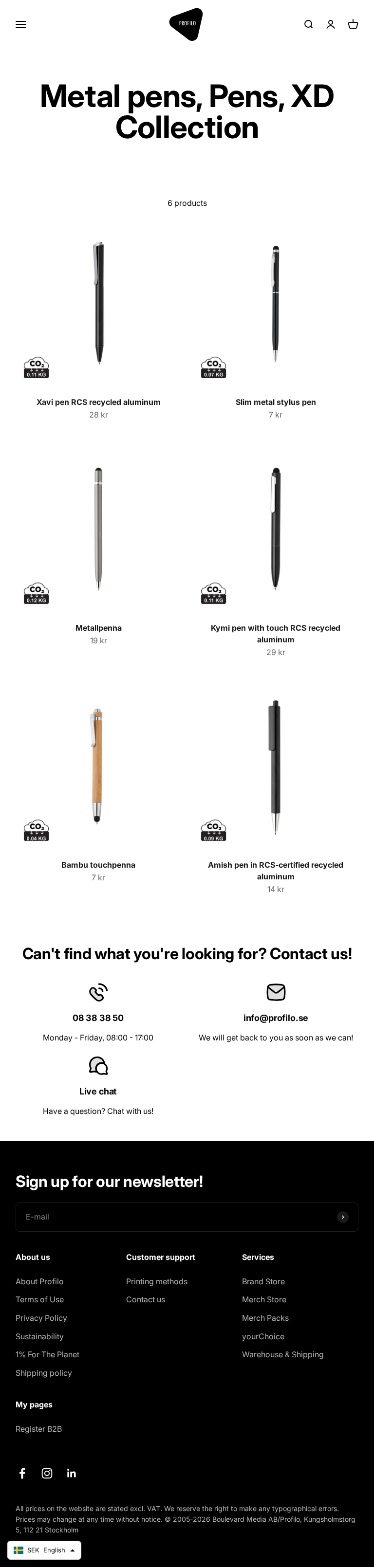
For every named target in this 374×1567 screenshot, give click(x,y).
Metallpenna (98, 628)
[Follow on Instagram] (47, 1473)
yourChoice (263, 1336)
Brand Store (263, 1281)
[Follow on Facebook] (22, 1473)
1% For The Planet (47, 1354)
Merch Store (264, 1299)
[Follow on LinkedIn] (71, 1473)
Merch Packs (265, 1318)
